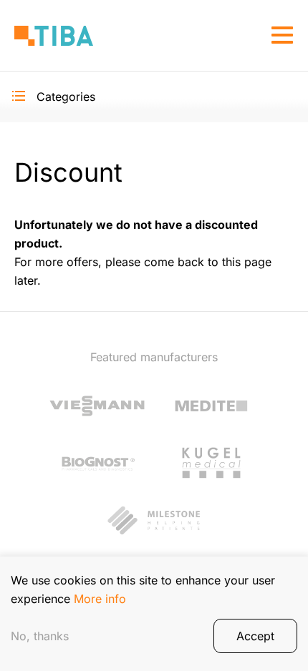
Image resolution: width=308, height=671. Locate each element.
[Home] (53, 35)
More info (100, 599)
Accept (255, 636)
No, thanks (40, 636)
